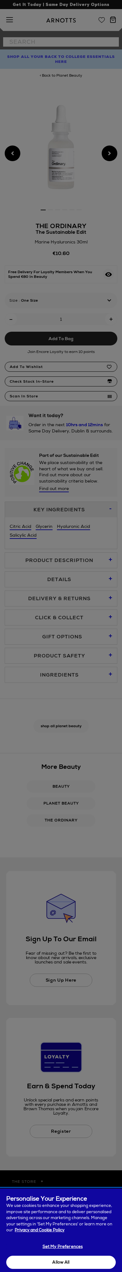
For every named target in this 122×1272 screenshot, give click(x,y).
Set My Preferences (63, 1246)
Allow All (60, 1262)
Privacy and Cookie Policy (39, 1230)
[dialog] (61, 1230)
